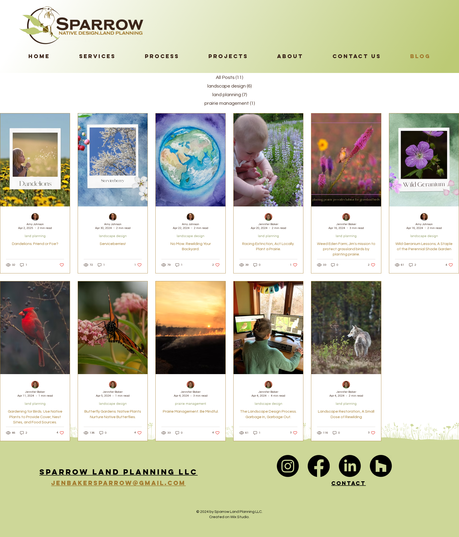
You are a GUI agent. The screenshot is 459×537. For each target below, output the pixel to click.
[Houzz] (381, 466)
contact (348, 483)
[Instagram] (288, 466)
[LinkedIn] (350, 466)
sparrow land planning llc (118, 472)
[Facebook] (319, 466)
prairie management (190, 404)
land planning (35, 236)
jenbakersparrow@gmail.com (118, 483)
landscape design (113, 236)
